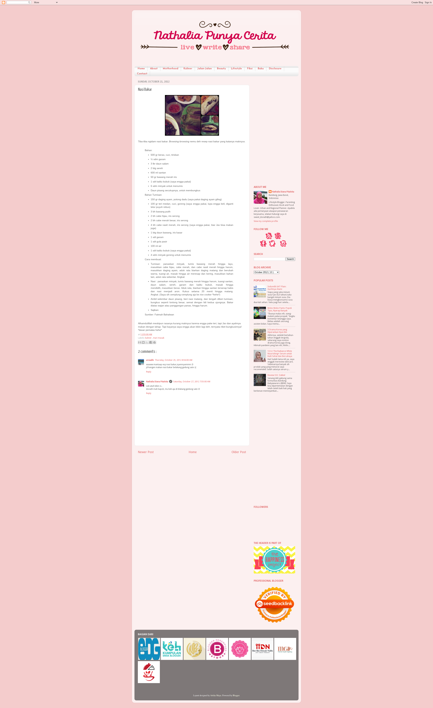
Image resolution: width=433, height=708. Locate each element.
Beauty (221, 68)
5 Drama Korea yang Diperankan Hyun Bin (277, 330)
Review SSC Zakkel (276, 375)
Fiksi (250, 68)
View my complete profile (266, 221)
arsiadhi (150, 360)
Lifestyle (236, 68)
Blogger (236, 695)
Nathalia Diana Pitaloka (157, 381)
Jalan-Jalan (204, 68)
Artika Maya (215, 695)
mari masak (158, 338)
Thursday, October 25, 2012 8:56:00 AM (173, 360)
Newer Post (146, 452)
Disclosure (275, 68)
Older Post (239, 452)
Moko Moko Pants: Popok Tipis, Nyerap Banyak (280, 309)
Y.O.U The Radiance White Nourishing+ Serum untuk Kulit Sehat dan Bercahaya (280, 353)
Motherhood (170, 68)
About (154, 68)
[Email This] (139, 342)
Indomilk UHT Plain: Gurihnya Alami (277, 287)
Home (141, 68)
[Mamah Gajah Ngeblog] (285, 659)
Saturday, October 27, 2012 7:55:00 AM (191, 381)
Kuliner (188, 68)
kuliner (148, 338)
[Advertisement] (274, 129)
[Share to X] (147, 342)
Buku (261, 68)
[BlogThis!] (143, 342)
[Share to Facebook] (150, 342)
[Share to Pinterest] (154, 342)
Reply (148, 371)
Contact (142, 73)
